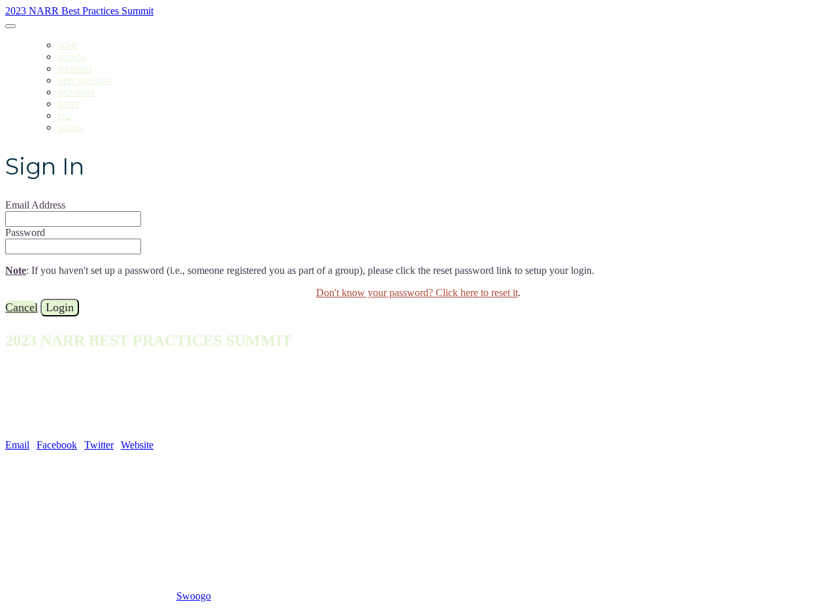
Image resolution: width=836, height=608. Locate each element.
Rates (68, 104)
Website (137, 444)
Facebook (57, 444)
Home (67, 45)
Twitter (99, 444)
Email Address (35, 205)
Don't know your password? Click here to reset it (417, 292)
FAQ (64, 116)
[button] (21, 307)
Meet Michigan (84, 81)
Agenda (71, 57)
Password (25, 232)
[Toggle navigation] (10, 26)
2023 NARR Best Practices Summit (79, 10)
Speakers (74, 69)
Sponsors (75, 92)
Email (17, 444)
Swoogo (193, 595)
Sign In (70, 128)
